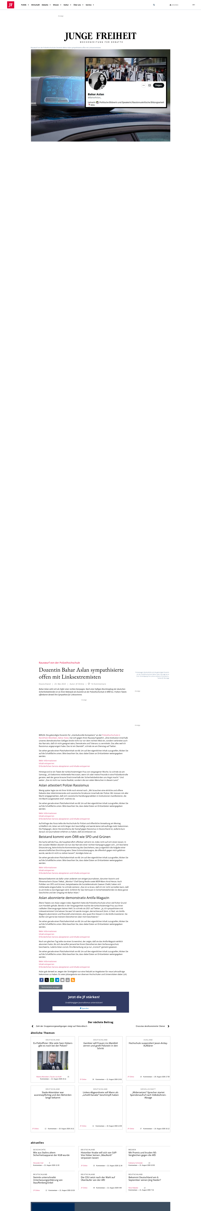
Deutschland (45, 684)
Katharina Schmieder (136, 1163)
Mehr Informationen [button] (48, 760)
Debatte (45, 5)
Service (88, 5)
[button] (154, 4)
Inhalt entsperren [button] (46, 763)
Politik (23, 5)
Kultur (66, 5)
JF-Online (83, 1079)
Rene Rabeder (133, 1188)
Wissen (56, 5)
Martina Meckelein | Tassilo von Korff (48, 1077)
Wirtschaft (35, 5)
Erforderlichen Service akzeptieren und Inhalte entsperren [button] (64, 766)
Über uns (77, 5)
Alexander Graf (38, 1163)
